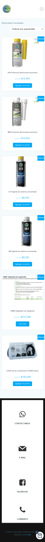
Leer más (22, 324)
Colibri (28, 534)
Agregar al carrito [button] (22, 85)
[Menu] (42, 9)
